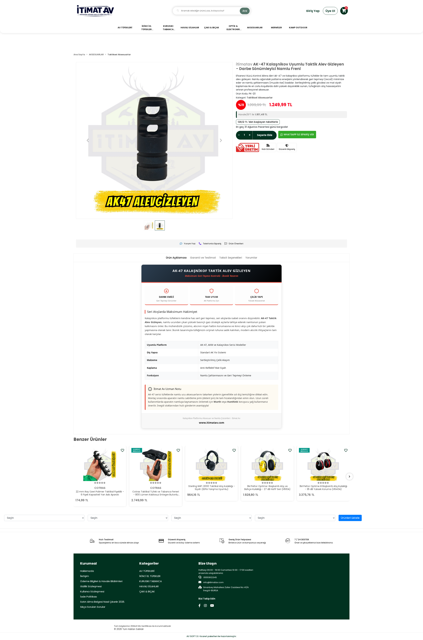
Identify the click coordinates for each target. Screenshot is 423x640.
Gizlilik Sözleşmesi (91, 586)
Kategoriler (149, 563)
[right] (349, 476)
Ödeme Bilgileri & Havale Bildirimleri (101, 581)
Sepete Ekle (264, 135)
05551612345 (210, 577)
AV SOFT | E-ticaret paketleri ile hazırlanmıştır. (212, 636)
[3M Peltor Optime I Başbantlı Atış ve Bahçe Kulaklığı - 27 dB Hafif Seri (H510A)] (267, 464)
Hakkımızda (87, 571)
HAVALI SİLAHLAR (149, 586)
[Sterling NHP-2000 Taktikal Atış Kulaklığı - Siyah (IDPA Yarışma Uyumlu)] (211, 464)
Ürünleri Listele (350, 518)
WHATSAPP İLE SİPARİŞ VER (299, 134)
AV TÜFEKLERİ (146, 571)
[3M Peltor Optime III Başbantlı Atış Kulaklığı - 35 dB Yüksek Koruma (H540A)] (323, 464)
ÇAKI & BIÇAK (147, 591)
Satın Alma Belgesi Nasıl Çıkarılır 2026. (102, 601)
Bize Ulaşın (207, 563)
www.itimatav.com (211, 422)
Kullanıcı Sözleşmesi (92, 591)
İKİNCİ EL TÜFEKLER (149, 576)
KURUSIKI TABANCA (150, 581)
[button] (344, 11)
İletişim (84, 576)
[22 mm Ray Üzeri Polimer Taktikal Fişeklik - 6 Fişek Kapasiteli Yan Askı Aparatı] (100, 464)
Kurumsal (88, 563)
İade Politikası (88, 596)
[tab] (176, 257)
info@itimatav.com (213, 582)
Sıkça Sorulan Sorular (92, 607)
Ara (244, 11)
